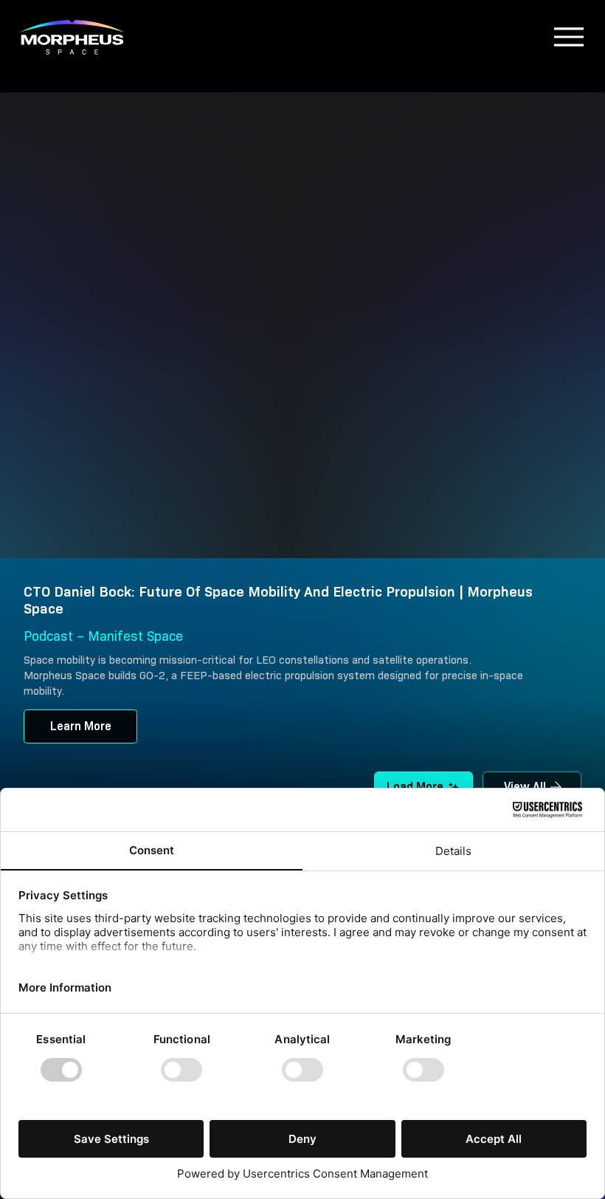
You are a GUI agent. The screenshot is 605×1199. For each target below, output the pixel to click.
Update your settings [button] (477, 137)
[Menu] (350, 36)
